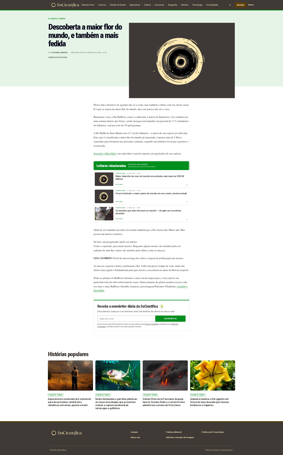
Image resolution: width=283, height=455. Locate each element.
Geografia (172, 5)
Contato (134, 432)
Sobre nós (135, 437)
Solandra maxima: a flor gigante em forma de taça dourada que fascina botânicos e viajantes (209, 401)
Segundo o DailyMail (105, 153)
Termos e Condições (151, 324)
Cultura (147, 5)
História (184, 5)
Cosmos (102, 5)
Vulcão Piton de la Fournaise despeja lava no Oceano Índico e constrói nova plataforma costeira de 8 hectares (164, 401)
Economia (159, 5)
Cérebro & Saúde (118, 5)
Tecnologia (197, 5)
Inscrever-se (170, 319)
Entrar (251, 5)
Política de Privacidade (213, 432)
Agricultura (135, 5)
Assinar (240, 5)
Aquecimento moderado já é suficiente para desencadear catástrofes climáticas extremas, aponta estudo (69, 401)
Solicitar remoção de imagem (180, 437)
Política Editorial (174, 432)
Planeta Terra (88, 5)
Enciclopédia (212, 5)
